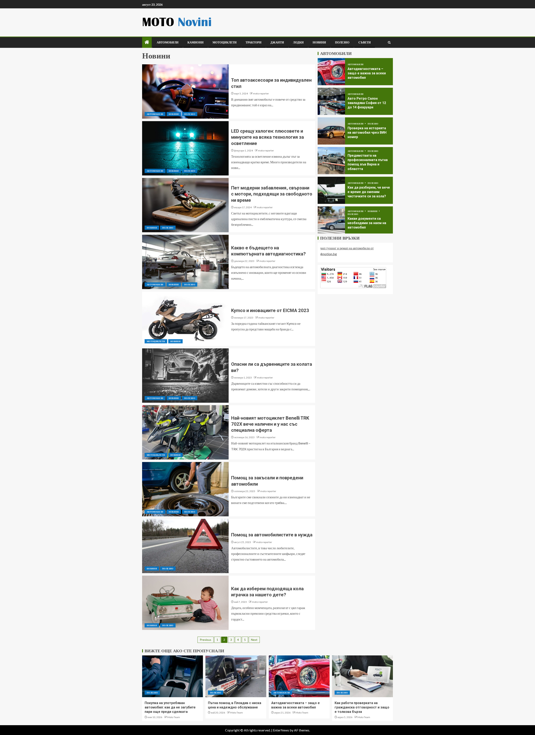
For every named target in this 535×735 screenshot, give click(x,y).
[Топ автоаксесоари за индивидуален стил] (185, 91)
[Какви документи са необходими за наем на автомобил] (331, 220)
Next (254, 639)
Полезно (342, 42)
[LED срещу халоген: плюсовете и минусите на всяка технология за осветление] (185, 148)
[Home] (147, 42)
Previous (205, 639)
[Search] (389, 42)
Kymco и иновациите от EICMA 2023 (270, 310)
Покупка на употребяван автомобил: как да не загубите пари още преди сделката (170, 707)
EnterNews (281, 730)
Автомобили (167, 42)
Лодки (298, 42)
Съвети (364, 42)
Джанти (277, 42)
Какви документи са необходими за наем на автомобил (367, 222)
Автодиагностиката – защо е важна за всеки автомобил (367, 73)
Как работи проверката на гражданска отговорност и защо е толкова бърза (362, 707)
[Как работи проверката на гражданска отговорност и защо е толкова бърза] (362, 676)
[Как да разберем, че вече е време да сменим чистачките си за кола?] (331, 190)
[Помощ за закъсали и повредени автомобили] (185, 489)
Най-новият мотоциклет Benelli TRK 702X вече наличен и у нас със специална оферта (270, 424)
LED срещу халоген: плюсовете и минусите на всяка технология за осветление (267, 137)
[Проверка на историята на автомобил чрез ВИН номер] (331, 131)
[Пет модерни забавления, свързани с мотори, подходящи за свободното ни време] (185, 205)
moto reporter (261, 93)
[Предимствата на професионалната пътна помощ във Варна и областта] (331, 160)
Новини (319, 42)
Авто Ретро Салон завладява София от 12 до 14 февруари (367, 102)
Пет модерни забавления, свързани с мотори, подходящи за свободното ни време (271, 194)
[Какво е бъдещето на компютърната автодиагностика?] (185, 262)
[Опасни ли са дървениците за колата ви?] (185, 375)
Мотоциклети (225, 42)
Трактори (253, 42)
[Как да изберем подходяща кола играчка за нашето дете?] (185, 603)
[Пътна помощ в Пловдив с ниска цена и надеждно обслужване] (235, 676)
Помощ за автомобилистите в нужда (271, 534)
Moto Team (173, 717)
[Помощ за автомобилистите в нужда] (185, 546)
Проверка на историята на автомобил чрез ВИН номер (367, 132)
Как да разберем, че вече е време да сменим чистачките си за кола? (369, 191)
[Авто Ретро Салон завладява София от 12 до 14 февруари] (331, 101)
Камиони (195, 42)
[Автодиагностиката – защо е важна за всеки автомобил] (331, 71)
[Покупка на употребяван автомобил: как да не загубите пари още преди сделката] (172, 676)
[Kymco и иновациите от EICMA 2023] (185, 319)
